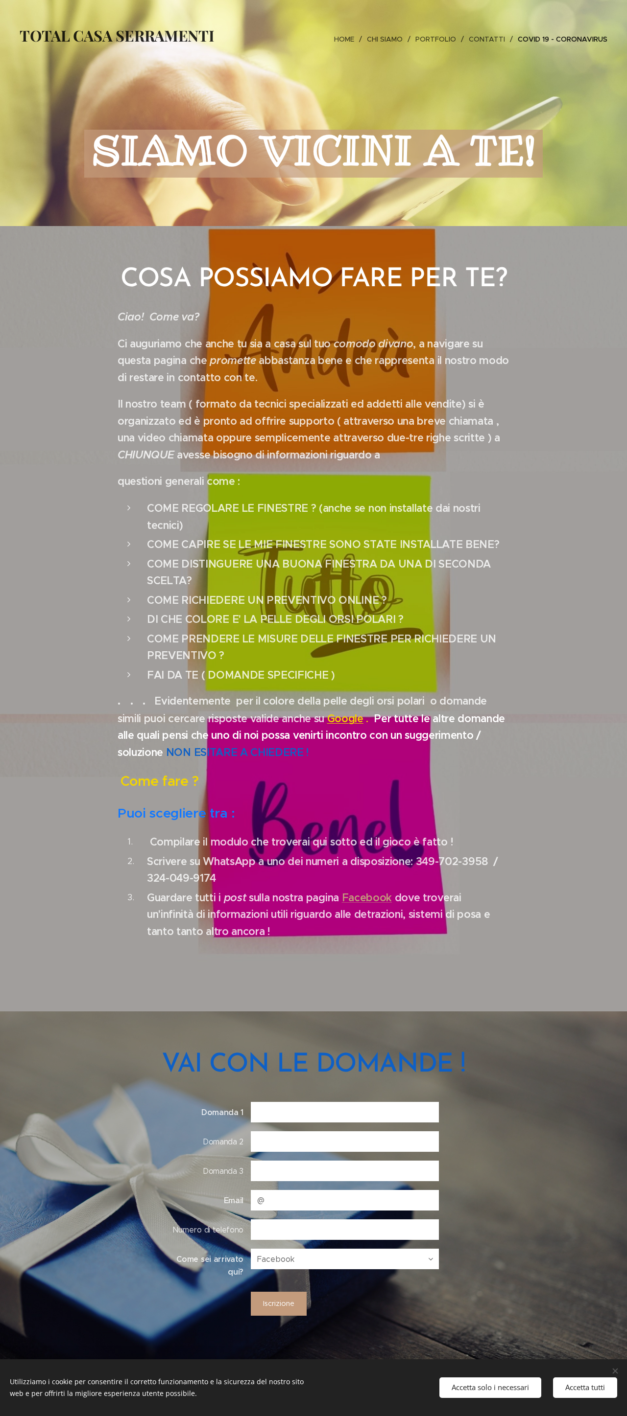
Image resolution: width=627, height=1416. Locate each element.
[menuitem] (347, 39)
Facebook (367, 897)
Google (345, 718)
